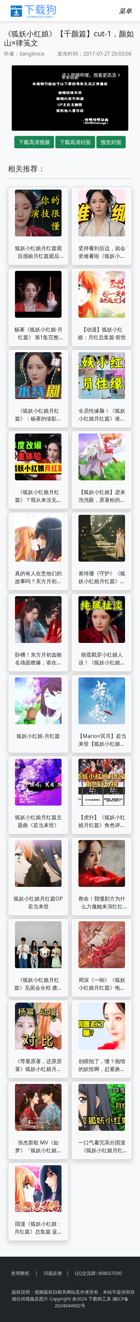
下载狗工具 (99, 1299)
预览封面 (111, 142)
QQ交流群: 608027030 (98, 1273)
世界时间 (70, 1280)
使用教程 (20, 1273)
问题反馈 (53, 1273)
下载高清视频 (34, 142)
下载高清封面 (75, 142)
